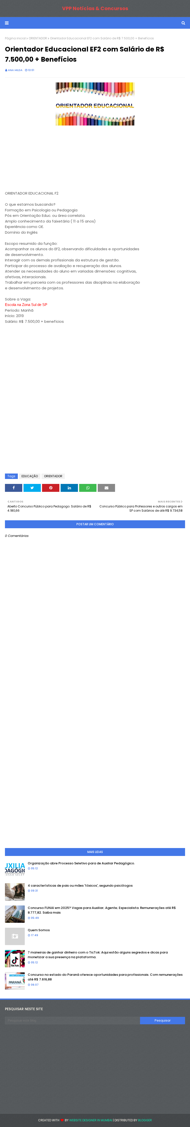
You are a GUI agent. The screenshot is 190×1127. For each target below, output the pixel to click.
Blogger (145, 1120)
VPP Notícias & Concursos (95, 8)
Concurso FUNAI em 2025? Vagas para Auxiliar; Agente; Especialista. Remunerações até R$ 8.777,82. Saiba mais (102, 910)
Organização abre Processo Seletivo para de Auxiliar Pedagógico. (81, 863)
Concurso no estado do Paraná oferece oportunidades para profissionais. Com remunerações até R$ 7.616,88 (105, 977)
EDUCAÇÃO (30, 476)
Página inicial (15, 38)
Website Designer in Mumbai (90, 1120)
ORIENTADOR (38, 38)
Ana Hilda (15, 70)
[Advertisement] (42, 158)
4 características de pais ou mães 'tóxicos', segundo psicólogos (80, 885)
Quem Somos (39, 930)
